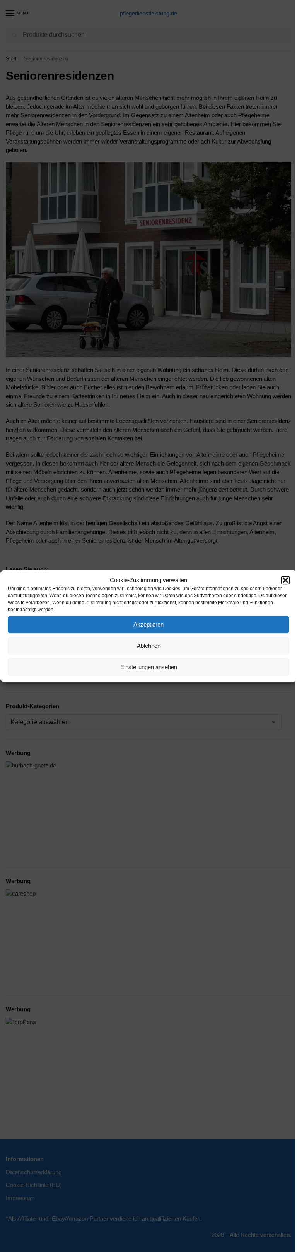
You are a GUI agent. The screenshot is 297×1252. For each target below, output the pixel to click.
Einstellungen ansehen (148, 667)
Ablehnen (148, 645)
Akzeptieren (148, 624)
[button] (285, 580)
